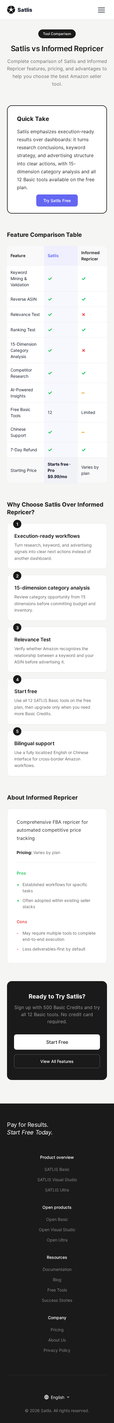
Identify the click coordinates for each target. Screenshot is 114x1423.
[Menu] (101, 9)
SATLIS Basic (57, 1169)
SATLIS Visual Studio (57, 1179)
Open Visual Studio (57, 1229)
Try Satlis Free (57, 200)
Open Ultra (57, 1239)
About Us (57, 1339)
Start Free (57, 1042)
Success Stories (57, 1300)
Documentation (57, 1269)
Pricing (57, 1329)
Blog (57, 1279)
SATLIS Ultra (57, 1189)
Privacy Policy (57, 1350)
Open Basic (57, 1219)
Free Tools (57, 1289)
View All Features (57, 1061)
